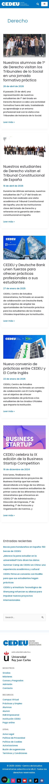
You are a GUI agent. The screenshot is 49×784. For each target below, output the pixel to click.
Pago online (9, 722)
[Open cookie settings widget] (4, 779)
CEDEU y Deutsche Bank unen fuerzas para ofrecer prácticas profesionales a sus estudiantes (24, 273)
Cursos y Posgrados (13, 680)
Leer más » (9, 122)
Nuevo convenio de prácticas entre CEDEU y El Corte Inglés (24, 368)
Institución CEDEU (12, 718)
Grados (6, 673)
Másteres (7, 676)
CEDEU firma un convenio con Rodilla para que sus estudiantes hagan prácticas (22, 578)
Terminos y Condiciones (15, 753)
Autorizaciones (10, 745)
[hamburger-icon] (44, 4)
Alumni (6, 711)
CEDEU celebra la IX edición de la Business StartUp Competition (23, 459)
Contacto (8, 688)
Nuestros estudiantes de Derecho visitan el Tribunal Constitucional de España (24, 173)
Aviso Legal (8, 734)
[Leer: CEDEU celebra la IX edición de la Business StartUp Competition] (24, 437)
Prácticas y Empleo (12, 703)
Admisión (7, 684)
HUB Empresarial (11, 715)
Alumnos (7, 707)
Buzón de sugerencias (14, 749)
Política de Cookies (12, 741)
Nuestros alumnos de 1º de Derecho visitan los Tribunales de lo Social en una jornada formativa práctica (24, 71)
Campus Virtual (11, 699)
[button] (38, 4)
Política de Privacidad (14, 738)
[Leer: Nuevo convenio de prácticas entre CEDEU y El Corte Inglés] (24, 346)
